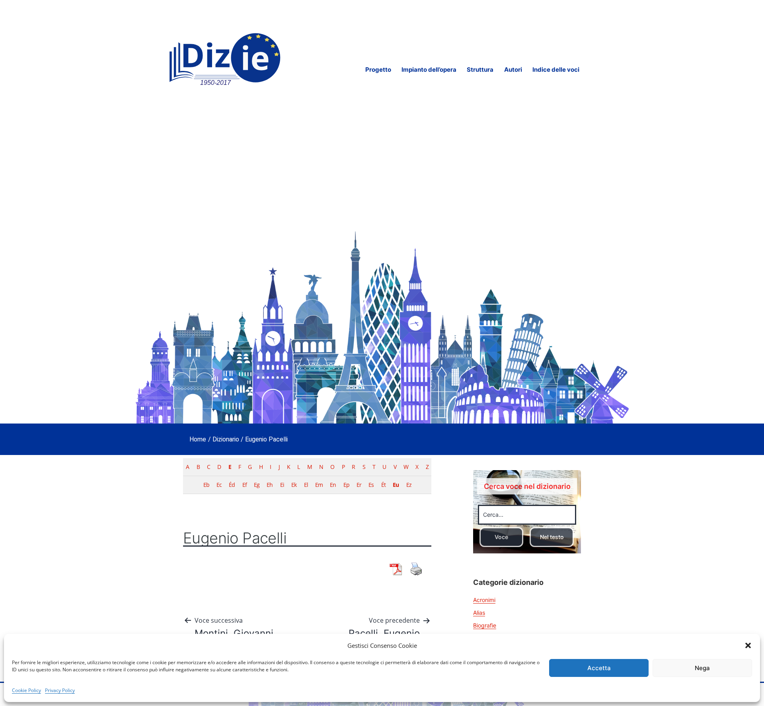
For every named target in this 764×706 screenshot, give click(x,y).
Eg (256, 484)
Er (359, 484)
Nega (702, 668)
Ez (408, 484)
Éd (232, 484)
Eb (206, 484)
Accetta (599, 668)
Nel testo (552, 536)
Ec (219, 484)
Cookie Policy (26, 690)
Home (197, 439)
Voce (501, 536)
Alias (479, 612)
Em (319, 484)
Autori (513, 69)
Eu (396, 484)
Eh (270, 484)
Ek (293, 484)
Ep (346, 484)
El (306, 484)
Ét (383, 484)
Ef (244, 484)
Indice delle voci (555, 69)
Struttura (480, 69)
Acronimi (484, 599)
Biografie (484, 625)
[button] (748, 645)
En (333, 484)
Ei (282, 484)
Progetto (378, 69)
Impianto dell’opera (428, 69)
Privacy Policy (60, 690)
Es (371, 484)
